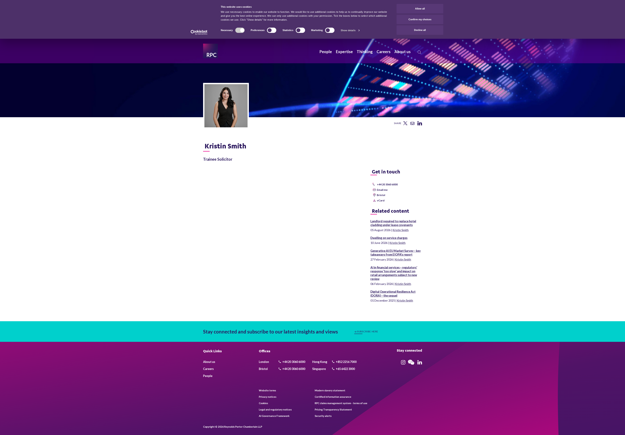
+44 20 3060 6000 (293, 362)
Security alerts (323, 415)
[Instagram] (403, 363)
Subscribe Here (367, 331)
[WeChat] (411, 365)
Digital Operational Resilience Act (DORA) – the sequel (393, 293)
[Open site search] (419, 52)
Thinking (365, 51)
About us (402, 51)
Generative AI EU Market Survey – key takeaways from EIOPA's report (395, 252)
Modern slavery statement (330, 390)
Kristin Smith (400, 230)
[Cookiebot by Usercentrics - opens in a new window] (199, 32)
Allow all (420, 8)
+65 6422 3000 (345, 369)
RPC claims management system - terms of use (341, 403)
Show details (348, 30)
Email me (382, 189)
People (325, 51)
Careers (384, 51)
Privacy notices (267, 396)
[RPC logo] (210, 51)
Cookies (263, 403)
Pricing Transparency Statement (333, 409)
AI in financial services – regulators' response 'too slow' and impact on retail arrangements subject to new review (393, 273)
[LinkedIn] (419, 124)
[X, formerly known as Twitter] (405, 124)
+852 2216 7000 (346, 362)
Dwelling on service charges (389, 238)
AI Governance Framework (274, 415)
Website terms (267, 390)
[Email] (412, 124)
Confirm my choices (419, 19)
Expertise (344, 51)
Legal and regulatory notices (275, 409)
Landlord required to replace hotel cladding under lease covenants (393, 223)
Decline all (420, 30)
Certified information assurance (333, 396)
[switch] (271, 30)
